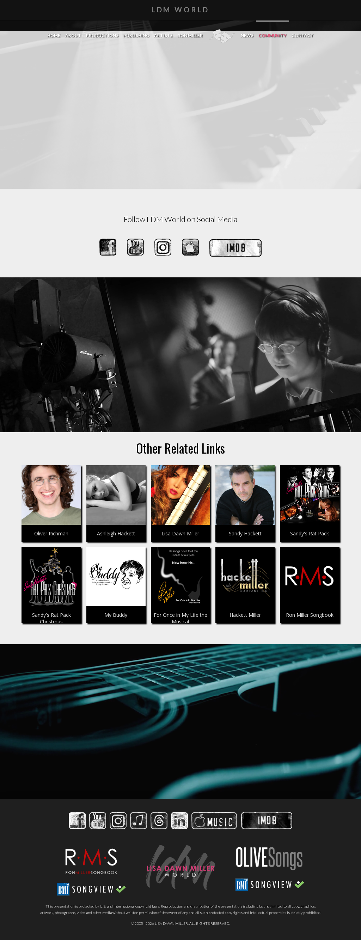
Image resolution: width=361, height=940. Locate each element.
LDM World (181, 9)
